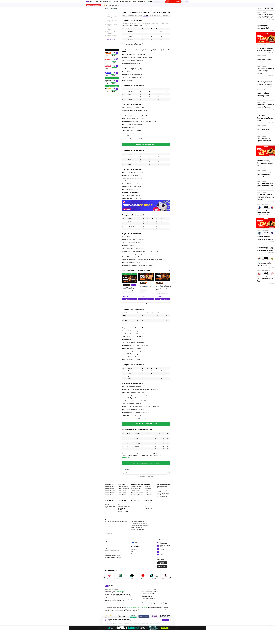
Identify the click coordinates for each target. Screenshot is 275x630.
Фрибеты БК (121, 484)
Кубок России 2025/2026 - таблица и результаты (116, 521)
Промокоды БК (109, 484)
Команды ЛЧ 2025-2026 (136, 527)
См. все (168, 270)
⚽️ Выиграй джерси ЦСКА (93, 5)
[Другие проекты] (90, 1)
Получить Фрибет (162, 299)
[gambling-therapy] (154, 616)
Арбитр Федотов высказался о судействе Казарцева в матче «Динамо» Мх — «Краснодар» (265, 16)
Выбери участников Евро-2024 (146, 144)
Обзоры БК (147, 484)
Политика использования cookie (112, 555)
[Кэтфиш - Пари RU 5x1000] (137, 628)
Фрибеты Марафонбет (123, 494)
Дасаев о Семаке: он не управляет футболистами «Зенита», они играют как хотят (265, 140)
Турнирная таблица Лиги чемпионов (139, 525)
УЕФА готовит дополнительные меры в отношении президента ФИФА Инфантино (265, 118)
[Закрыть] (272, 627)
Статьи (110, 1)
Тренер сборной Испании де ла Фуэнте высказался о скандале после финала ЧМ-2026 (265, 71)
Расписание (130, 15)
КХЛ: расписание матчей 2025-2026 (110, 503)
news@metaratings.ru (151, 598)
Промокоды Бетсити (109, 488)
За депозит (130, 292)
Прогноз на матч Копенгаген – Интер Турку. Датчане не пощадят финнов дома (265, 212)
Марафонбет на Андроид (137, 492)
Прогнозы (116, 1)
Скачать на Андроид (137, 484)
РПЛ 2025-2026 (122, 500)
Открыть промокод (129, 299)
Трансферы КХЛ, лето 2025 (110, 507)
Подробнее (126, 296)
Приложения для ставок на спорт (163, 494)
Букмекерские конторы (125, 1)
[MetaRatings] (109, 586)
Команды (165, 15)
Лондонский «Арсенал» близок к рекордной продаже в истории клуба (265, 174)
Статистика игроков (155, 15)
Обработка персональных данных (113, 557)
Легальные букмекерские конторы (163, 490)
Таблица (145, 15)
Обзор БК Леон (147, 492)
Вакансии (107, 543)
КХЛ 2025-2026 (109, 500)
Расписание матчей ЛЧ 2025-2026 (139, 523)
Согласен (165, 620)
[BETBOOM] (108, 75)
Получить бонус (146, 299)
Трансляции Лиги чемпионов (137, 521)
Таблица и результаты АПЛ (149, 505)
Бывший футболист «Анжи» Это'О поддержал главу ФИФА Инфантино (264, 27)
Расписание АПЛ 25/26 (149, 502)
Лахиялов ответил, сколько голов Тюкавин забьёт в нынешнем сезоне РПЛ (264, 129)
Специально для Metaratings (111, 546)
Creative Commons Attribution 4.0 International (136, 607)
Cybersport (133, 549)
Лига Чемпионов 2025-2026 (138, 519)
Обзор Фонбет (147, 488)
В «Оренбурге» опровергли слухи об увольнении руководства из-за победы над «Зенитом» (265, 197)
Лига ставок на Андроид (136, 494)
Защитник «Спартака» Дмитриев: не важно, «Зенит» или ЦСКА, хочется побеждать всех (265, 163)
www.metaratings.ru (121, 591)
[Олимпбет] (108, 53)
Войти (186, 1)
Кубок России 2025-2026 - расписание (115, 519)
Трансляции (138, 15)
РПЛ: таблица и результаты (121, 509)
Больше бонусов (146, 303)
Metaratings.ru (126, 457)
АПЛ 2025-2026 (148, 500)
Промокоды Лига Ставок (110, 490)
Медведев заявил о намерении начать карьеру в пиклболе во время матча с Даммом (265, 106)
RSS (106, 548)
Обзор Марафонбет (148, 494)
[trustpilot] (133, 616)
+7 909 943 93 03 (150, 600)
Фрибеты (125, 292)
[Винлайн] (108, 47)
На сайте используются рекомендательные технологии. (118, 612)
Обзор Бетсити (147, 490)
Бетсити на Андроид (135, 490)
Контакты (107, 539)
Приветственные (143, 290)
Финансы (133, 553)
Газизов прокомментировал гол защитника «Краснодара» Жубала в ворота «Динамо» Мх (265, 48)
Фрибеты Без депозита (123, 486)
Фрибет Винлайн (122, 490)
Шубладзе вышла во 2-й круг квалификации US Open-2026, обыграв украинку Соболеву (265, 249)
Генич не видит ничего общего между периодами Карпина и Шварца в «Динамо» (265, 185)
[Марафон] (108, 67)
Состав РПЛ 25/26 (122, 515)
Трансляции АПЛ (148, 508)
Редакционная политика (110, 559)
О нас (106, 541)
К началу (109, 13)
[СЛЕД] (170, 286)
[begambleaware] (144, 616)
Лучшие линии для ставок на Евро (146, 423)
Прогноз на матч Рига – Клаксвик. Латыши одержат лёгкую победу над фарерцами (265, 238)
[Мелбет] (108, 83)
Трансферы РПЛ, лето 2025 (123, 512)
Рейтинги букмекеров (163, 484)
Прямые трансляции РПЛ (124, 506)
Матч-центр (99, 1)
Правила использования (110, 553)
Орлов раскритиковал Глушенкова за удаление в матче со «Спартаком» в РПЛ (265, 59)
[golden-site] (112, 616)
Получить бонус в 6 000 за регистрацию (146, 463)
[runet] (106, 616)
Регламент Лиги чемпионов (137, 529)
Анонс (123, 15)
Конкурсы (140, 1)
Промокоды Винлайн (109, 486)
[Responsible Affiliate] (164, 616)
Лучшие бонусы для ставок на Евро (136, 270)
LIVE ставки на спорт (162, 496)
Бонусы (134, 1)
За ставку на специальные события (163, 293)
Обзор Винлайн (147, 486)
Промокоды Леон (109, 494)
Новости (105, 1)
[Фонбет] (108, 60)
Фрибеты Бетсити (122, 492)
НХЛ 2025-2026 (135, 500)
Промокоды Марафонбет (110, 492)
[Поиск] (153, 2)
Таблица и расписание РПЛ (112, 5)
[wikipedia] (123, 616)
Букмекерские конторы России (162, 487)
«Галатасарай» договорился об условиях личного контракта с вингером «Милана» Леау (264, 94)
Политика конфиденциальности (112, 550)
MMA (132, 551)
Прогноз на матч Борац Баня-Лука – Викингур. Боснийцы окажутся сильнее (265, 263)
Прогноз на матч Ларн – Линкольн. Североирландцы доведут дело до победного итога (265, 279)
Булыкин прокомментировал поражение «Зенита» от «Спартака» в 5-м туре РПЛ (265, 82)
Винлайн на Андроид (136, 486)
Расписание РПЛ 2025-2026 (123, 503)
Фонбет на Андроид (135, 488)
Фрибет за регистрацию (123, 488)
